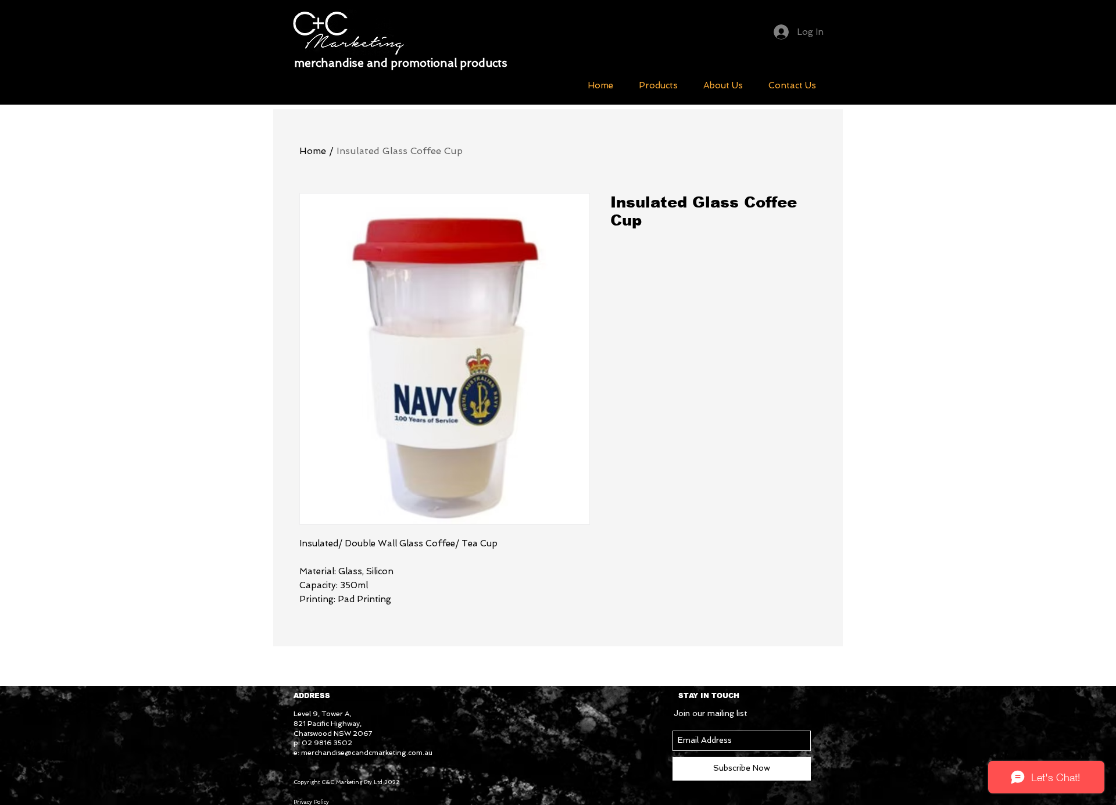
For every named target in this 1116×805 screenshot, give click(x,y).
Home (312, 150)
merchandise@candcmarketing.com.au (366, 753)
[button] (658, 85)
